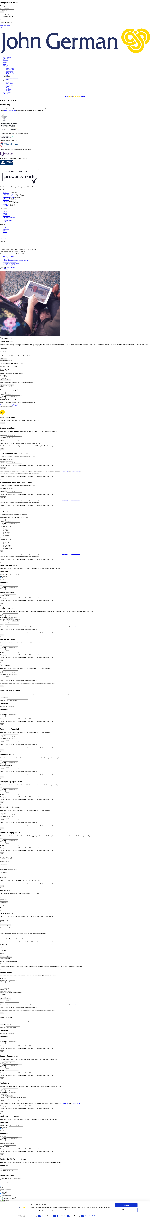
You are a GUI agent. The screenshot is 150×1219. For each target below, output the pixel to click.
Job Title (2, 1094)
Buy (3, 1186)
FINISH (2, 423)
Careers (8, 86)
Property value (3, 896)
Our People (6, 229)
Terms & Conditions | (8, 256)
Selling (5, 62)
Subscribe (3, 468)
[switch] (55, 1216)
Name (1, 434)
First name (2, 393)
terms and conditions (75, 471)
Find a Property (7, 57)
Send (2, 885)
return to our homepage (10, 110)
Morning (4, 375)
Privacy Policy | (7, 257)
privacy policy (65, 471)
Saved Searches (9, 16)
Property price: (3, 922)
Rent (3, 1187)
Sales (3, 350)
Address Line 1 (4, 706)
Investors (5, 218)
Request (2, 1062)
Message (2, 440)
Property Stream (11, 267)
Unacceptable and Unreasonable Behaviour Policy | (16, 260)
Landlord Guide (10, 69)
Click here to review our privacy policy (9, 405)
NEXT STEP (3, 358)
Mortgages (5, 75)
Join (1, 551)
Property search (10, 68)
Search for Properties (5, 25)
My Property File (10, 73)
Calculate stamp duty (5, 925)
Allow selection (126, 1210)
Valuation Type (4, 576)
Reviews (2, 27)
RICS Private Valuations (12, 78)
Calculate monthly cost (6, 956)
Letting (5, 214)
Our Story (5, 227)
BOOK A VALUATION (6, 338)
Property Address (4, 353)
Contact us (5, 93)
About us (5, 60)
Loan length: (3, 950)
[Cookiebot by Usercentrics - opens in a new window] (21, 1216)
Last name (2, 394)
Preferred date (3, 370)
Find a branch (9, 83)
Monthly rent (3, 899)
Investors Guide (10, 72)
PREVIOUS (3, 385)
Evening (4, 378)
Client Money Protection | (9, 262)
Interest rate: (3, 953)
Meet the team (9, 85)
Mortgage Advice (7, 220)
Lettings (4, 351)
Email (1, 877)
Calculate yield (4, 902)
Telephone (2, 398)
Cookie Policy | (7, 259)
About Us (8, 82)
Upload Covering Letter (6, 620)
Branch (2, 399)
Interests (5, 525)
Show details (92, 1216)
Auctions (5, 65)
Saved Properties (9, 15)
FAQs (7, 79)
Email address (3, 396)
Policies (8, 90)
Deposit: (2, 947)
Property (2, 861)
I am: (1, 919)
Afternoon (4, 376)
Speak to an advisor (5, 958)
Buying (5, 64)
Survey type (3, 1027)
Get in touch (6, 58)
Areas (5, 538)
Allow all (126, 1205)
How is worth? (75, 96)
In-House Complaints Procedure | (11, 263)
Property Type (3, 1192)
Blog (7, 88)
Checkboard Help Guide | (9, 264)
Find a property (7, 92)
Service (2, 765)
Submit (2, 448)
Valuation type (3, 348)
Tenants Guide (9, 71)
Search (2, 12)
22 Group (6, 269)
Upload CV (3, 619)
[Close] (0, 19)
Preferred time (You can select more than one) (11, 373)
